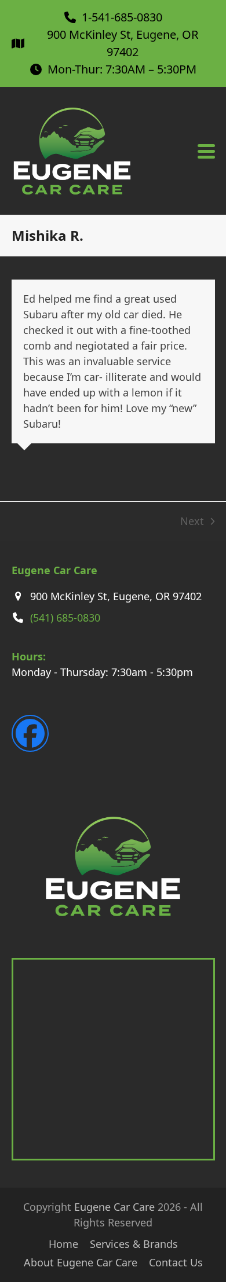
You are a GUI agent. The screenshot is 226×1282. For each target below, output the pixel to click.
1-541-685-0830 (122, 17)
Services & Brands (134, 1244)
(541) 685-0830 (65, 618)
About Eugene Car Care (80, 1262)
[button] (206, 151)
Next (192, 521)
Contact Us (176, 1262)
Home (63, 1244)
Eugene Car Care (114, 1207)
